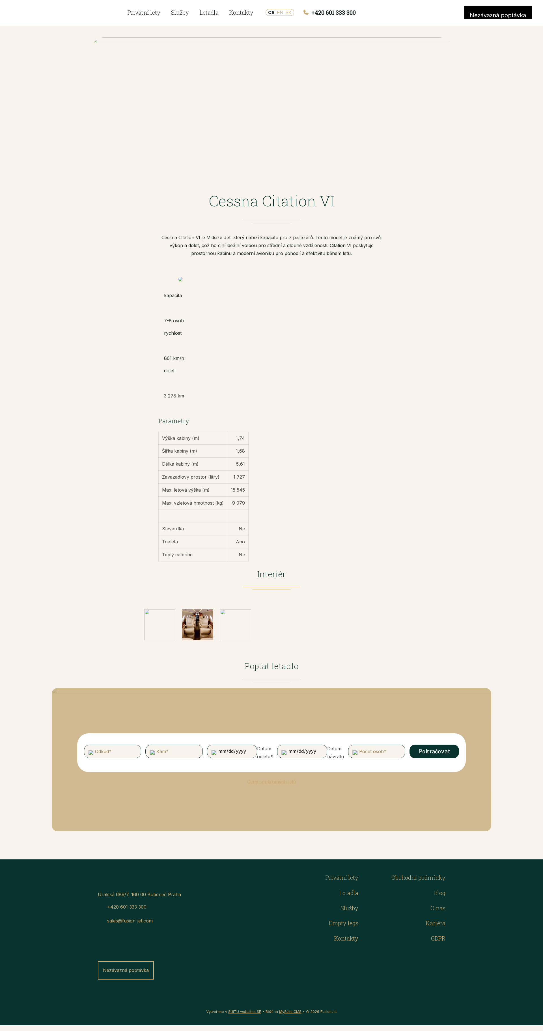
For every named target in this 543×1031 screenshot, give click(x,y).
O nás (437, 908)
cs (271, 12)
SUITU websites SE (244, 1012)
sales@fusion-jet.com (130, 921)
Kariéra (435, 923)
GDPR (438, 938)
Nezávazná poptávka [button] (498, 15)
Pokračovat (434, 751)
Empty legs (343, 923)
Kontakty (241, 12)
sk (288, 12)
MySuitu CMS (290, 1012)
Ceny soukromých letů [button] (271, 781)
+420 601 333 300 (333, 12)
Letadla (209, 12)
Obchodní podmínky (418, 877)
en (280, 12)
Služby (180, 12)
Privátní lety (144, 12)
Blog (439, 892)
